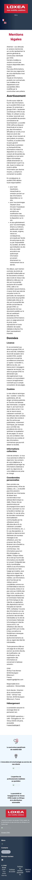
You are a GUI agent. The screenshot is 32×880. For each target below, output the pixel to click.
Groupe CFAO (5, 832)
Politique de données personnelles (20, 870)
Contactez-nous (6, 851)
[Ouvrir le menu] (2, 844)
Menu (16, 15)
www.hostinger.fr (14, 725)
